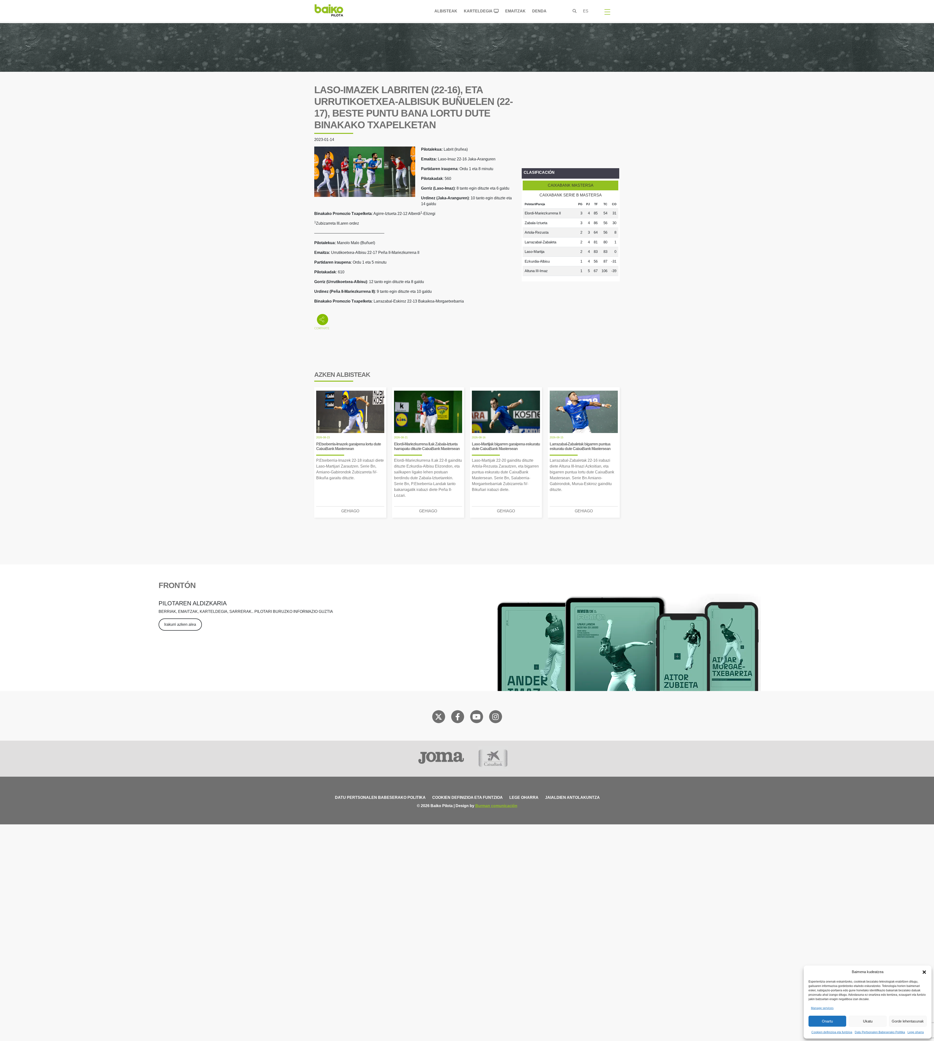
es (585, 11)
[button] (924, 971)
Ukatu (867, 1021)
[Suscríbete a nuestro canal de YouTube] (476, 717)
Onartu (827, 1021)
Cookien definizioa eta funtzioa (831, 1032)
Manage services (822, 1008)
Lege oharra (915, 1032)
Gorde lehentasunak (908, 1021)
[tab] (570, 185)
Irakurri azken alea (180, 624)
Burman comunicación (496, 806)
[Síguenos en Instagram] (495, 717)
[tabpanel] (570, 238)
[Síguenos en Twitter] (438, 717)
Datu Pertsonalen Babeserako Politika (880, 1032)
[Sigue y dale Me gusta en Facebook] (457, 717)
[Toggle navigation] (607, 11)
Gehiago (350, 511)
